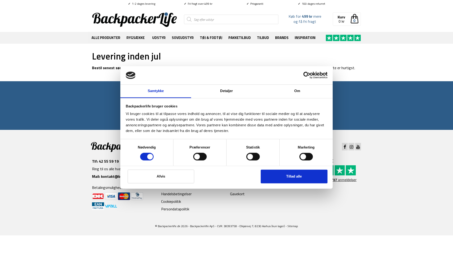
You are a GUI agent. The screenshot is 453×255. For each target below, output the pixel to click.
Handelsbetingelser (176, 194)
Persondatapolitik (175, 209)
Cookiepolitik (171, 201)
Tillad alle (294, 176)
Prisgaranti (255, 3)
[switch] (200, 157)
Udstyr (159, 37)
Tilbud (263, 37)
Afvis (161, 176)
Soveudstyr (183, 37)
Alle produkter (106, 37)
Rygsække (135, 37)
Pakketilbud (239, 37)
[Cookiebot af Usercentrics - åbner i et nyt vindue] (306, 75)
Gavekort (237, 194)
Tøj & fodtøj (211, 37)
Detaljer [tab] (226, 91)
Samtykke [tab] (156, 91)
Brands (282, 37)
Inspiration (305, 37)
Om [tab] (297, 91)
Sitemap (292, 226)
